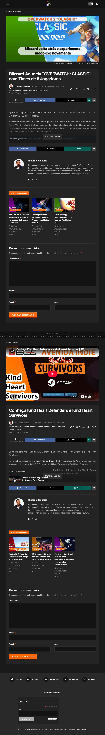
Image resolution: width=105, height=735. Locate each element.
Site (56, 302)
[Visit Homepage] (48, 3)
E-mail (12, 302)
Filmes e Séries (18, 549)
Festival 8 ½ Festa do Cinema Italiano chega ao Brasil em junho (18, 556)
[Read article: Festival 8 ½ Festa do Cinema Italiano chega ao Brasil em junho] (19, 544)
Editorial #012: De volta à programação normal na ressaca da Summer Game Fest (19, 218)
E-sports (25, 90)
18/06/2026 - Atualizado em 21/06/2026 (15, 565)
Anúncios (15, 426)
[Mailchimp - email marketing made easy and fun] (52, 719)
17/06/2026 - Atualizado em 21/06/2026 (38, 565)
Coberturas (24, 426)
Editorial (15, 210)
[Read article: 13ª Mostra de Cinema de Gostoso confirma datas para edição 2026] (42, 544)
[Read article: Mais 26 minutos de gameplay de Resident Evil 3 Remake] (14, 480)
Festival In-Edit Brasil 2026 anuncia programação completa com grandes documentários (64, 559)
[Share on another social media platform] (94, 100)
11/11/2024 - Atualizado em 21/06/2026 (49, 86)
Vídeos (18, 429)
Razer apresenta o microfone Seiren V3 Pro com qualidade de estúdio (41, 218)
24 (57, 576)
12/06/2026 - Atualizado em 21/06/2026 (60, 229)
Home (8, 11)
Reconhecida (82, 729)
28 (57, 234)
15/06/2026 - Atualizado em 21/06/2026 (60, 571)
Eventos (33, 426)
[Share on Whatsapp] (89, 100)
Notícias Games (42, 90)
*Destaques (17, 11)
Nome (12, 290)
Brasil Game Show (45, 460)
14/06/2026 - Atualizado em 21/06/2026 (15, 229)
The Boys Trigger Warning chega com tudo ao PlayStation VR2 (63, 218)
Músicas (60, 549)
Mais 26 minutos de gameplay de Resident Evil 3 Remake (35, 478)
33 (35, 571)
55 (12, 234)
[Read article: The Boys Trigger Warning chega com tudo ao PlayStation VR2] (64, 205)
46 (35, 234)
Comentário (15, 258)
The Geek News (29, 729)
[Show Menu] (7, 4)
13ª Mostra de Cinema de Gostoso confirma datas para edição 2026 (41, 556)
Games (32, 90)
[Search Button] (97, 4)
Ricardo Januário (23, 86)
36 (12, 571)
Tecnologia (39, 210)
